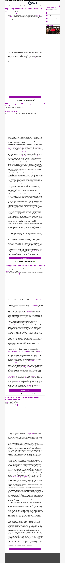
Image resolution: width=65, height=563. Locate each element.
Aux (47, 5)
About (17, 554)
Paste (6, 0)
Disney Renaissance (30, 433)
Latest (10, 5)
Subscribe (42, 5)
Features (8, 13)
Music (30, 5)
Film (25, 5)
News (16, 5)
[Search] (5, 6)
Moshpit (22, 0)
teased (37, 15)
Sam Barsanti (8, 11)
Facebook (34, 554)
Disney (12, 111)
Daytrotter (19, 0)
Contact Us (47, 554)
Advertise (25, 554)
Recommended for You (51, 7)
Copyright (39, 554)
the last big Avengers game (37, 57)
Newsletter (53, 5)
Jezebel (12, 0)
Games (36, 5)
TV (20, 5)
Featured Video (49, 25)
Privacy (43, 554)
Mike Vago (7, 271)
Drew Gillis (7, 402)
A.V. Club (9, 0)
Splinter (15, 0)
